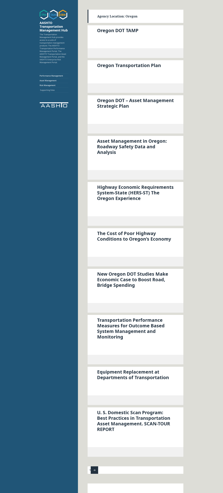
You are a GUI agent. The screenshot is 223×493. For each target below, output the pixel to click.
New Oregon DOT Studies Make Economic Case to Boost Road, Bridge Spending (132, 279)
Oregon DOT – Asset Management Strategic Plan (135, 103)
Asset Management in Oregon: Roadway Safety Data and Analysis (132, 146)
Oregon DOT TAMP (117, 30)
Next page (94, 470)
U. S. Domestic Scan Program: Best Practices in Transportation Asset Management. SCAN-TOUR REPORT (133, 420)
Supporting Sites (47, 90)
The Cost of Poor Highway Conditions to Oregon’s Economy (134, 236)
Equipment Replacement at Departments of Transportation (133, 374)
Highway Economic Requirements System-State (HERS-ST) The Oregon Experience (135, 192)
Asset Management (48, 80)
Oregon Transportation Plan (129, 65)
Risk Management (47, 85)
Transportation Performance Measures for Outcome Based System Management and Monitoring (131, 328)
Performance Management (51, 76)
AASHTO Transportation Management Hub (54, 26)
